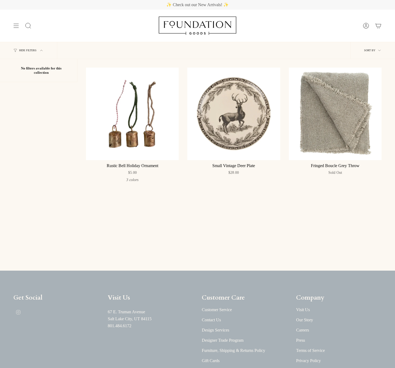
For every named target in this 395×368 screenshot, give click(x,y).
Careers (302, 330)
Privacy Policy (308, 360)
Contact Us (211, 320)
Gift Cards (211, 360)
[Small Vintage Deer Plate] (233, 114)
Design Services (215, 330)
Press (300, 340)
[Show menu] (16, 26)
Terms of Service (310, 350)
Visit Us (303, 309)
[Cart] (378, 26)
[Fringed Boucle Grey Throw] (335, 114)
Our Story (304, 320)
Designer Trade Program (222, 340)
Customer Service (217, 309)
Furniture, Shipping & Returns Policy (233, 350)
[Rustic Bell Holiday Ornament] (132, 114)
